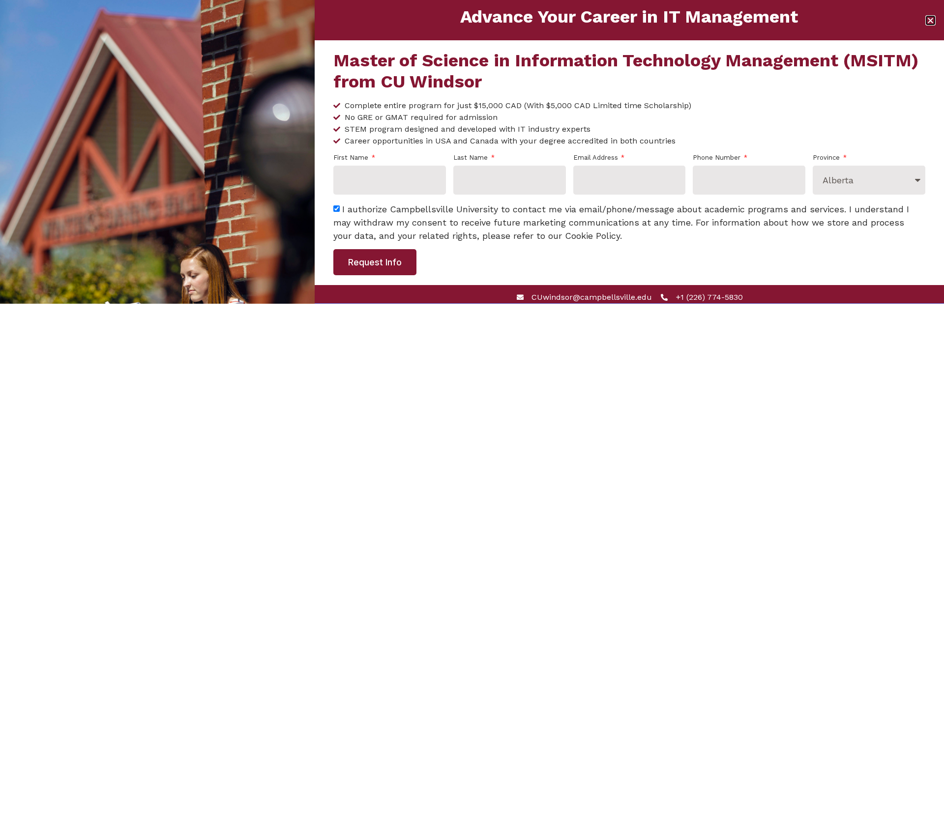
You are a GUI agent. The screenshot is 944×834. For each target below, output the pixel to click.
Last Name (471, 157)
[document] (472, 417)
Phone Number (717, 157)
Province (827, 157)
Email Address (596, 157)
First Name (351, 157)
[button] (930, 20)
